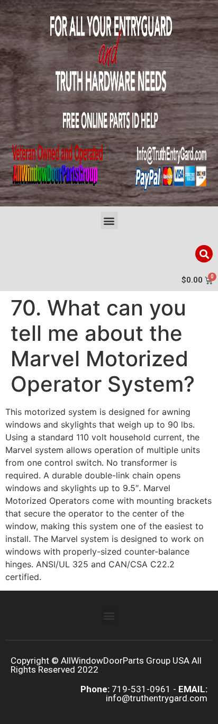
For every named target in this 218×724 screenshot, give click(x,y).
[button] (109, 220)
